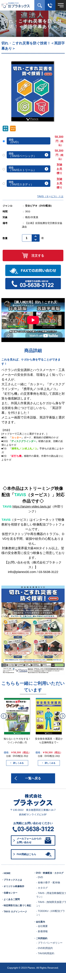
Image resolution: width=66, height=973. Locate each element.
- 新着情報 (42, 931)
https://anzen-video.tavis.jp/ (31, 506)
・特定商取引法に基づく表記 (16, 905)
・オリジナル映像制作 (12, 886)
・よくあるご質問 (10, 899)
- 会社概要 (42, 926)
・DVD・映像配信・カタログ (49, 873)
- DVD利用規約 (44, 948)
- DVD (39, 877)
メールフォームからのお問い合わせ (29, 840)
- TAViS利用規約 (45, 953)
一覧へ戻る (33, 778)
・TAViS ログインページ (14, 911)
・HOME (6, 873)
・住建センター (9, 893)
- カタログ (42, 887)
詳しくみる (18, 763)
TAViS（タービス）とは (50, 196)
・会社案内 (39, 922)
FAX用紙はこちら (26, 854)
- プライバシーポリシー (49, 942)
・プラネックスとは (11, 880)
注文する (38, 255)
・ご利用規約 (40, 938)
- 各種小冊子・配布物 (48, 882)
